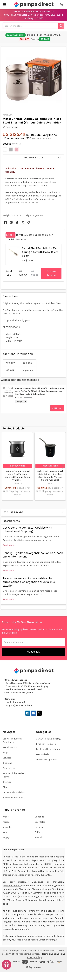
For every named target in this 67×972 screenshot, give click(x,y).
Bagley (6, 837)
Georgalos (40, 822)
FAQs (5, 752)
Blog (5, 787)
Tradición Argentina (46, 759)
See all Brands (10, 747)
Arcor (5, 816)
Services (7, 757)
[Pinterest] (28, 222)
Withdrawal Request (13, 797)
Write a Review (10, 127)
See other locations (41, 138)
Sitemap (7, 782)
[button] (33, 158)
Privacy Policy (34, 957)
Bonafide (39, 816)
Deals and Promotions (48, 749)
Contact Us (9, 768)
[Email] (11, 222)
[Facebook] (5, 222)
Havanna (39, 827)
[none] (33, 79)
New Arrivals (42, 754)
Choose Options (17, 466)
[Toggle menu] (4, 4)
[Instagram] (27, 713)
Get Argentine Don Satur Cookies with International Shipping (27, 529)
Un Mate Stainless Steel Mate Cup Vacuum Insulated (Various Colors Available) (17, 475)
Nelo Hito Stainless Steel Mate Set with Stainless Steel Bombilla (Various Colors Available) (50, 475)
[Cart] (62, 4)
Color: (12, 144)
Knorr (6, 832)
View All (38, 837)
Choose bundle (51, 273)
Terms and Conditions (14, 792)
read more (8, 545)
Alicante (7, 827)
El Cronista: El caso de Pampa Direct (38, 889)
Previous (4, 467)
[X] (22, 222)
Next (63, 467)
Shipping (7, 763)
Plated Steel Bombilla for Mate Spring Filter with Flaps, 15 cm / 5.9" (40, 251)
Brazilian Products (46, 744)
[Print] (17, 222)
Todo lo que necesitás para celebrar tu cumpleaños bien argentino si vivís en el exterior (29, 582)
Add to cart (57, 408)
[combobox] (33, 26)
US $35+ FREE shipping (48, 738)
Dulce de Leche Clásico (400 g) (44, 34)
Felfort (38, 832)
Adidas (6, 822)
